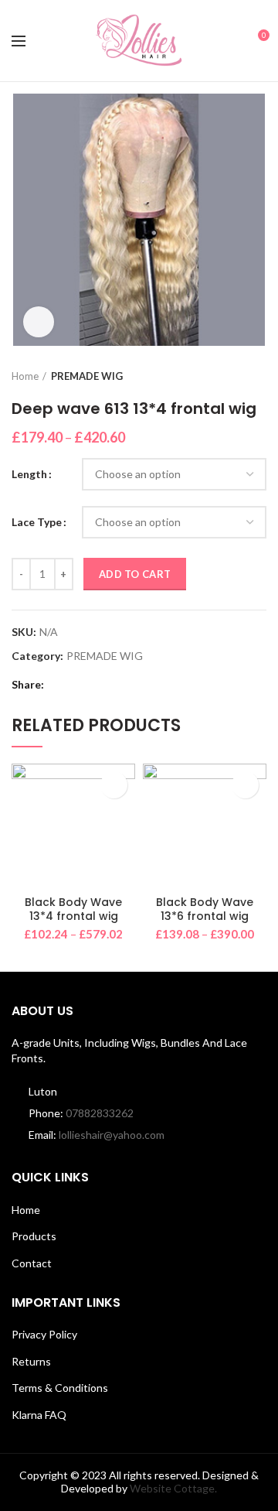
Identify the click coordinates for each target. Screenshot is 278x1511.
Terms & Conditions (60, 1387)
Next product (258, 376)
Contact (32, 1263)
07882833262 (100, 1113)
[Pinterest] (98, 685)
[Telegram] (137, 685)
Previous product (228, 376)
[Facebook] (60, 685)
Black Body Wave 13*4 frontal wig (73, 909)
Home (25, 376)
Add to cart (135, 574)
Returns (31, 1361)
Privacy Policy (44, 1334)
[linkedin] (117, 685)
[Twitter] (79, 685)
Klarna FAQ (39, 1414)
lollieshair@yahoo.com (111, 1134)
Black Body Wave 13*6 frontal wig (204, 909)
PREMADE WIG (87, 376)
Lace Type (37, 521)
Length (29, 473)
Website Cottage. (173, 1488)
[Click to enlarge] (38, 321)
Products (34, 1236)
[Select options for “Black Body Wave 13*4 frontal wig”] (113, 784)
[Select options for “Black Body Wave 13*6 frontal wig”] (245, 784)
